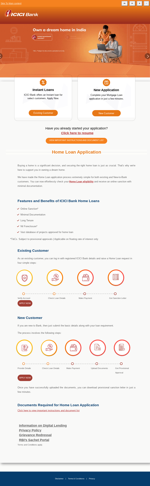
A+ (125, 3)
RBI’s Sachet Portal (34, 440)
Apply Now (25, 303)
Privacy (92, 479)
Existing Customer (43, 113)
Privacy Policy (30, 430)
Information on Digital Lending (43, 425)
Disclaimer (59, 479)
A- (132, 3)
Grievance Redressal (35, 435)
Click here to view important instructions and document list (49, 410)
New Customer (106, 113)
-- (146, 3)
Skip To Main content (11, 3)
